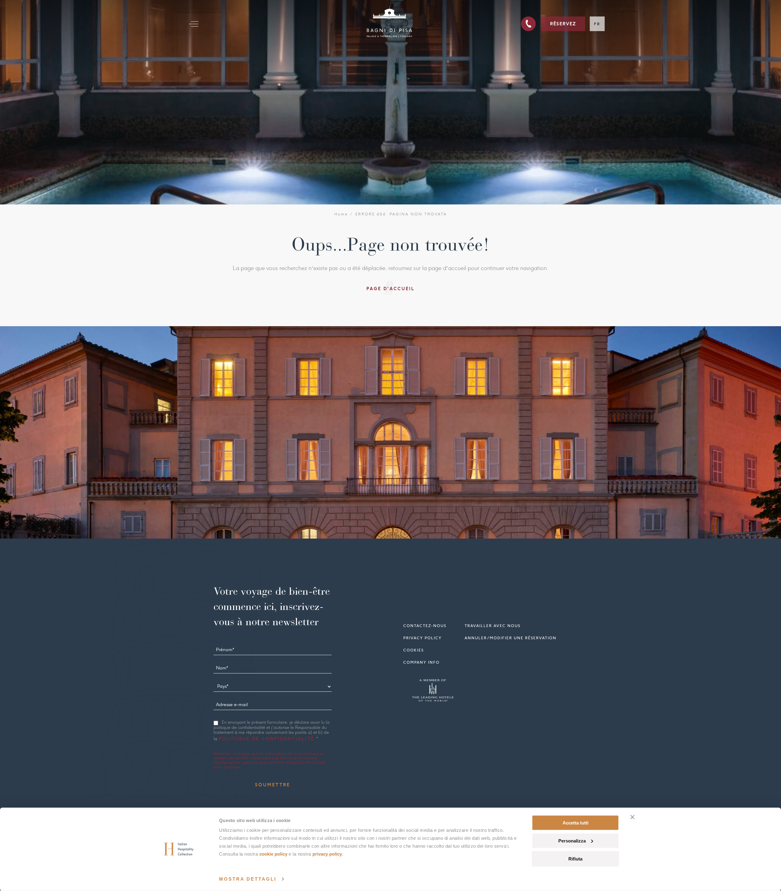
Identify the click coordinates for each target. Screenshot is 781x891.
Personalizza (572, 840)
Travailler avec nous (492, 625)
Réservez (563, 24)
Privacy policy (422, 638)
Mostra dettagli (247, 879)
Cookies (413, 650)
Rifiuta (575, 858)
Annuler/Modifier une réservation (510, 638)
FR (597, 24)
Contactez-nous (424, 625)
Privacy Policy (327, 854)
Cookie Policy (273, 854)
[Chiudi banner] (632, 817)
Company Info (421, 662)
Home (341, 214)
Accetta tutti (575, 822)
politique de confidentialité (267, 738)
